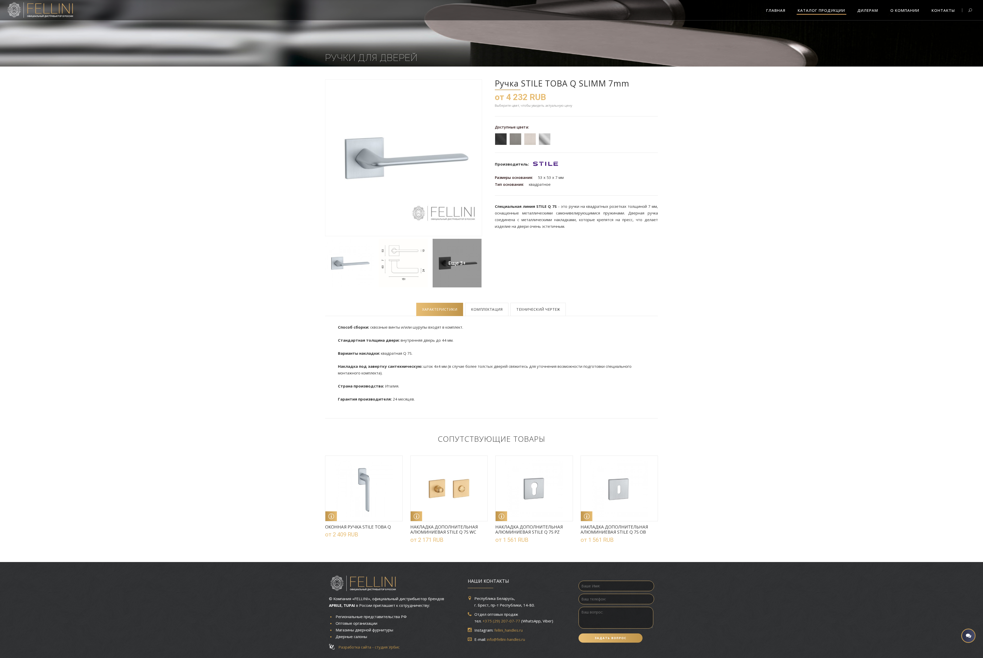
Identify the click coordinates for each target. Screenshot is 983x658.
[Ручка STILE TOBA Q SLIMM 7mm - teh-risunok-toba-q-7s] (403, 263)
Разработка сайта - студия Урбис (367, 647)
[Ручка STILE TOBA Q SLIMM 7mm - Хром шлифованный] (349, 263)
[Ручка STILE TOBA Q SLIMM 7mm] (403, 157)
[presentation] (439, 309)
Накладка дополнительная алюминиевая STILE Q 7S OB (614, 529)
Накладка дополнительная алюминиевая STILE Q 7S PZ (529, 529)
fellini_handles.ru (508, 630)
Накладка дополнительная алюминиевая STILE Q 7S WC (444, 529)
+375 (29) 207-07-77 (501, 620)
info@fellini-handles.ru (506, 639)
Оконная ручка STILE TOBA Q (358, 527)
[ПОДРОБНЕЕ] (331, 516)
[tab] (439, 309)
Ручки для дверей (371, 57)
